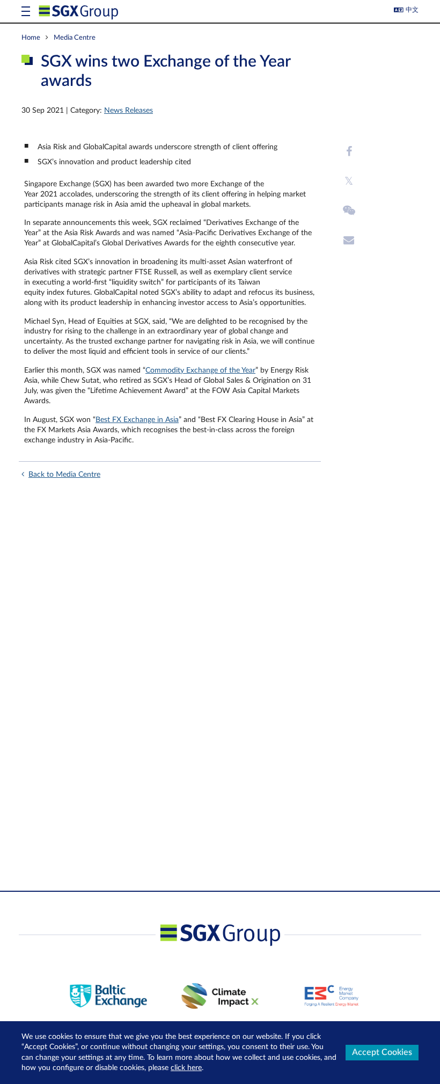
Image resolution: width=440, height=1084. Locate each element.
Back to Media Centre (64, 474)
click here (186, 1068)
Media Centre (75, 37)
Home (30, 37)
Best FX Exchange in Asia (137, 420)
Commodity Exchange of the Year (200, 370)
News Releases (128, 110)
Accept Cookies (382, 1052)
